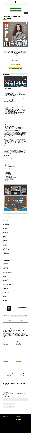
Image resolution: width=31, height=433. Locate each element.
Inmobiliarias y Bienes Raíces (7, 284)
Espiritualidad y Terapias (6, 280)
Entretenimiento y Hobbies (6, 233)
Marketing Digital (5, 288)
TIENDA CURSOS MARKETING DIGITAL (15, 8)
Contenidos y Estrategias (6, 219)
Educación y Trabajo (5, 232)
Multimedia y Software (6, 292)
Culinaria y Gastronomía (6, 221)
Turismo (4, 256)
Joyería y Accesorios (5, 240)
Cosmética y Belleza (5, 220)
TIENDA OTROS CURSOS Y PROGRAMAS (15, 10)
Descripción (6, 74)
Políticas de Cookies (19, 422)
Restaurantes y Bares (6, 253)
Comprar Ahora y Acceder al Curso (15, 68)
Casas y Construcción (6, 217)
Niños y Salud (5, 296)
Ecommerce (4, 276)
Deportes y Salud (5, 225)
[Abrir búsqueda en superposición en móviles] (15, 13)
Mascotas (4, 244)
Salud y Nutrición (5, 300)
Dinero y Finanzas (5, 229)
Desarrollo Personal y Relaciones (7, 272)
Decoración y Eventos (6, 224)
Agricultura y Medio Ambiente (7, 216)
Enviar (26, 409)
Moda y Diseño (5, 245)
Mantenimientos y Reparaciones (7, 241)
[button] (26, 23)
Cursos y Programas (5, 223)
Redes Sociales (5, 252)
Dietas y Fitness (5, 228)
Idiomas (4, 237)
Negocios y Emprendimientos (7, 249)
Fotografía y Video (5, 236)
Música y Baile (5, 248)
